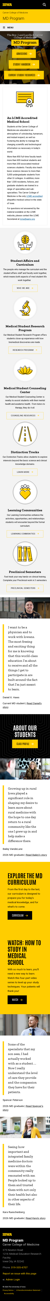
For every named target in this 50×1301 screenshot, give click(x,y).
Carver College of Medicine (15, 12)
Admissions (22, 53)
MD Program (13, 18)
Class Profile (23, 743)
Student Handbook (22, 64)
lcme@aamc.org (27, 219)
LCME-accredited (34, 196)
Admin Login (13, 1279)
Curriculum (18, 915)
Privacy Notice (8, 1290)
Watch (15, 999)
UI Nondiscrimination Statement (28, 1290)
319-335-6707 (19, 1267)
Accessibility (9, 1294)
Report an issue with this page (19, 1273)
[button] (44, 4)
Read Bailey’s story (36, 854)
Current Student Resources (22, 75)
